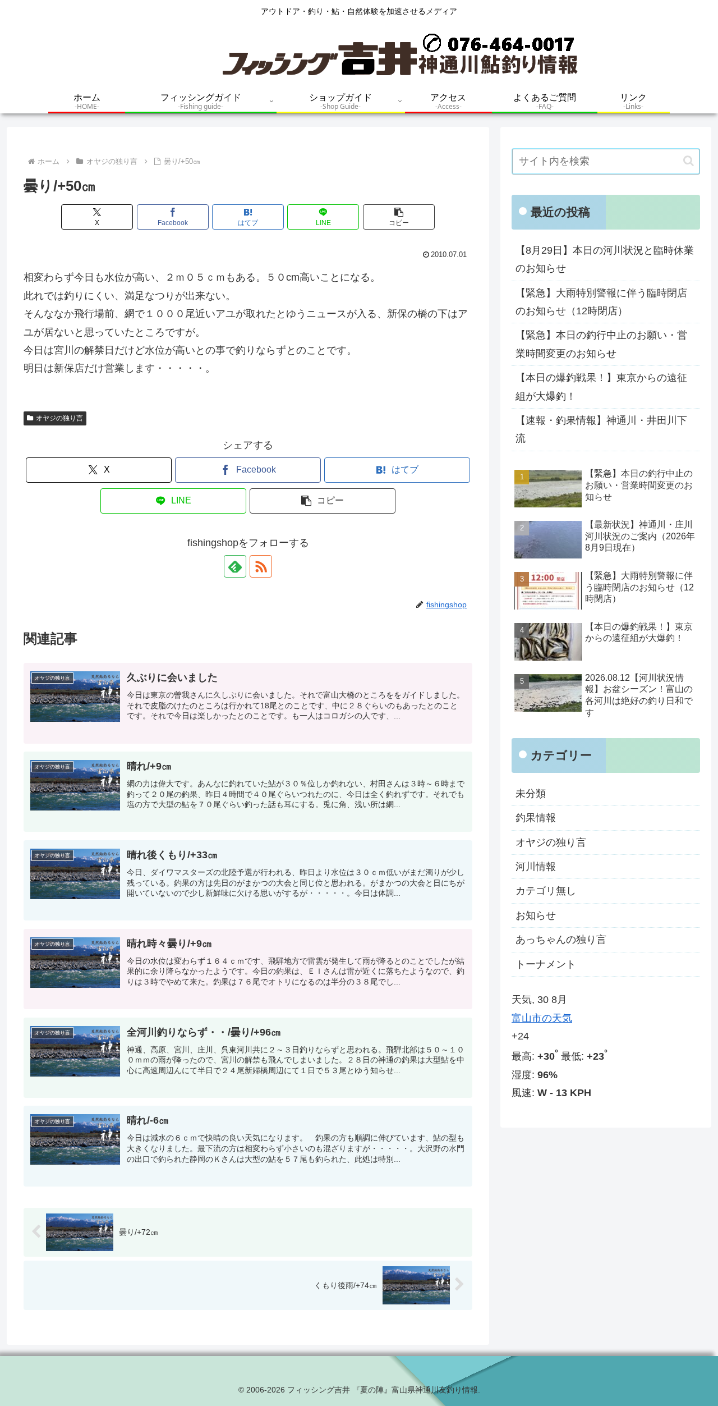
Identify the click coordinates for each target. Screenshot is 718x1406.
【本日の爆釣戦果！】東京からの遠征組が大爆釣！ (601, 386)
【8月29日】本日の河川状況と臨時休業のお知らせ (605, 259)
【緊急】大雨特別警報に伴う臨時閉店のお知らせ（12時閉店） (601, 302)
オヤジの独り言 (59, 418)
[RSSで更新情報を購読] (261, 566)
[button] (399, 217)
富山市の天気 (542, 1018)
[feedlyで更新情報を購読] (235, 566)
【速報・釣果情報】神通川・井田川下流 (601, 429)
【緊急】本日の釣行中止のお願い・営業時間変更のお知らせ (601, 344)
